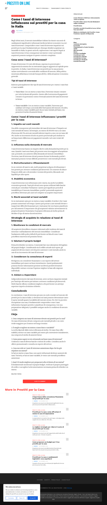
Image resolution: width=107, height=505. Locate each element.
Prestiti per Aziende (80, 56)
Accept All (32, 498)
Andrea (20, 30)
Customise (11, 498)
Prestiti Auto (78, 26)
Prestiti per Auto (79, 55)
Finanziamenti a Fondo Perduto (84, 47)
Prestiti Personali (42, 8)
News (75, 52)
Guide (75, 49)
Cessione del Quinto (80, 44)
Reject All (21, 498)
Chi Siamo (40, 479)
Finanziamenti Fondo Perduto (61, 8)
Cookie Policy (66, 479)
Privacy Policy (55, 479)
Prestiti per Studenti (80, 59)
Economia (77, 45)
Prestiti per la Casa (80, 58)
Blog (75, 42)
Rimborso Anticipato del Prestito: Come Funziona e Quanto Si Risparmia (87, 33)
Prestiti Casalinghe (80, 53)
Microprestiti (78, 50)
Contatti (47, 479)
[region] (21, 493)
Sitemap (69, 488)
